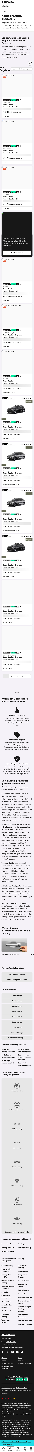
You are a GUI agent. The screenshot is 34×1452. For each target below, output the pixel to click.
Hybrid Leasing (23, 1290)
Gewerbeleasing (23, 827)
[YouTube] (17, 1352)
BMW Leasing (17, 1205)
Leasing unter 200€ (25, 1321)
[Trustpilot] (17, 1379)
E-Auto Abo (22, 1294)
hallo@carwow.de (11, 1344)
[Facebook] (3, 1352)
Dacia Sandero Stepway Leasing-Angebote (24, 1057)
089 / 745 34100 (11, 1342)
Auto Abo (5, 1292)
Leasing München (8, 1248)
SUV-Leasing (6, 1301)
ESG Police (5, 1390)
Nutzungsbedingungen (8, 1388)
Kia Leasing (17, 1148)
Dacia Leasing (17, 1167)
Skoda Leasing (17, 1091)
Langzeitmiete (23, 1271)
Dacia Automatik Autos (17, 974)
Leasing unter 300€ (25, 1324)
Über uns (4, 1358)
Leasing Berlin (7, 1244)
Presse (20, 1358)
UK (11, 1398)
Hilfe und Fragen (8, 1335)
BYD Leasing (17, 1129)
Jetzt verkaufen (17, 253)
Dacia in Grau (17, 1022)
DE (5, 1398)
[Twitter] (7, 1352)
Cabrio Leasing (7, 1311)
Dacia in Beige (17, 995)
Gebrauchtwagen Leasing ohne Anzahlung (24, 1309)
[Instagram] (12, 1352)
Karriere (20, 1360)
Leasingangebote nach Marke (17, 1232)
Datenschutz (12, 1390)
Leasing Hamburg (8, 1251)
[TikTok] (22, 1352)
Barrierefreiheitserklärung (25, 1390)
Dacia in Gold (17, 1017)
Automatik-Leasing (25, 1297)
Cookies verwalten (21, 1388)
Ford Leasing (17, 1224)
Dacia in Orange (17, 1033)
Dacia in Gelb (17, 1011)
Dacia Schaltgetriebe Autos (17, 980)
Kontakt (4, 1360)
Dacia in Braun (17, 1006)
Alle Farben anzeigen (16, 1038)
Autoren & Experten (7, 1363)
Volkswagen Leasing (17, 1110)
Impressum (5, 1393)
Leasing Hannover (24, 1244)
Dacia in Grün (17, 1027)
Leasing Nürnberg (24, 1248)
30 (22, 676)
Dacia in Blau (17, 1001)
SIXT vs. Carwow (24, 1281)
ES (16, 1398)
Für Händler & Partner (24, 1363)
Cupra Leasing (17, 1186)
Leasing (5, 6)
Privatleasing (7, 827)
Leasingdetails (17, 112)
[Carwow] (8, 2)
